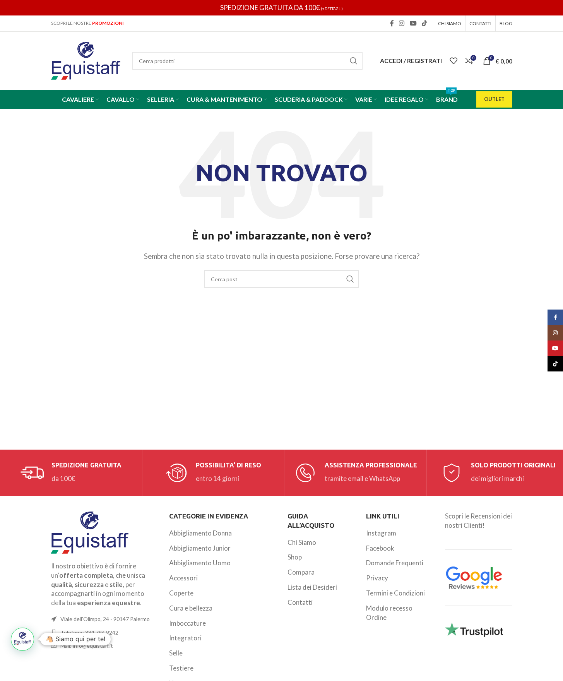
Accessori (183, 578)
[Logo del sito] (86, 60)
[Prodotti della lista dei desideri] (453, 60)
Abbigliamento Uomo (200, 563)
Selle (176, 653)
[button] (22, 639)
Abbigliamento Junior (200, 548)
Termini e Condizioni (395, 593)
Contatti (300, 602)
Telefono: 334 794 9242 (89, 632)
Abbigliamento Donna (200, 533)
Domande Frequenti (394, 563)
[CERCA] (354, 61)
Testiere (181, 668)
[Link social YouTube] (413, 23)
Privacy (377, 578)
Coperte (181, 593)
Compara (301, 572)
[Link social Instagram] (402, 23)
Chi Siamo (301, 542)
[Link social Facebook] (392, 23)
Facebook (380, 548)
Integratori (185, 638)
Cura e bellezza (190, 608)
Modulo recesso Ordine (389, 612)
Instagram (381, 533)
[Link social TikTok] (424, 23)
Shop (294, 557)
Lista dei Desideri (312, 587)
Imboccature (187, 623)
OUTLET (494, 99)
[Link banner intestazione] (281, 7)
